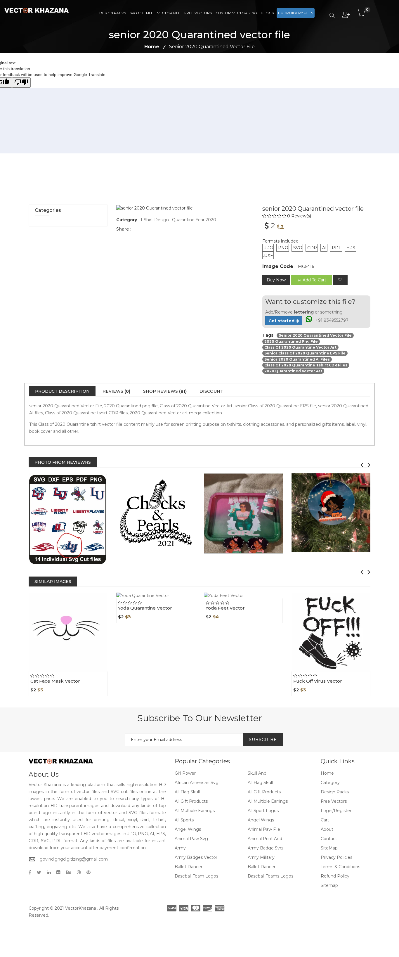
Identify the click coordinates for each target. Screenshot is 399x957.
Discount (211, 391)
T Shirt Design (154, 219)
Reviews (116, 391)
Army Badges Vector (196, 857)
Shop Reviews (165, 391)
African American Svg (196, 782)
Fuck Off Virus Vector (317, 681)
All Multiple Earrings (268, 801)
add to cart (314, 280)
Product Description (62, 391)
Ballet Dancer (188, 866)
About (327, 829)
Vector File (169, 13)
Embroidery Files (295, 13)
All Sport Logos (263, 810)
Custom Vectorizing (236, 13)
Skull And (257, 773)
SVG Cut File (141, 13)
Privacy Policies (336, 857)
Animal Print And (265, 838)
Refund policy (335, 876)
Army (180, 848)
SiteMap (329, 848)
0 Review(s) (299, 216)
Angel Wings (261, 820)
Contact (329, 838)
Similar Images (52, 581)
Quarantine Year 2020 (194, 219)
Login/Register (336, 810)
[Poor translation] (21, 82)
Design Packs (112, 13)
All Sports (184, 820)
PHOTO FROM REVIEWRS (62, 462)
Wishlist (81, 671)
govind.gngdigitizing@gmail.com (74, 859)
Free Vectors (198, 13)
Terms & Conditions (340, 866)
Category (330, 782)
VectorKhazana (80, 908)
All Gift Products (264, 792)
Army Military (261, 857)
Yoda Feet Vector (225, 608)
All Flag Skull (260, 782)
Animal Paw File (264, 829)
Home (151, 46)
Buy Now (276, 280)
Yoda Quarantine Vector (145, 608)
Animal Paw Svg (191, 838)
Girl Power (185, 773)
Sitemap (329, 885)
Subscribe (263, 739)
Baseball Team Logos (196, 876)
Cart (325, 820)
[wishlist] (340, 280)
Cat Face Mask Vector (55, 681)
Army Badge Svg (265, 848)
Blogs (267, 13)
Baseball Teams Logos (270, 876)
